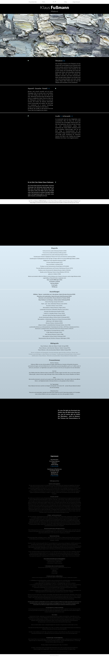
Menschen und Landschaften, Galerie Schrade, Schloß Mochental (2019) (54, 296)
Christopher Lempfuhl (54, 281)
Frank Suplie (54, 285)
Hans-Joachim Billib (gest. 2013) (54, 279)
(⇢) (63, 61)
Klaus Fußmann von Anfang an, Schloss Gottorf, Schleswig (52, 299)
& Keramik (66, 116)
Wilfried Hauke (42, 201)
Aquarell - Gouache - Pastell (37, 88)
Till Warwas (54, 286)
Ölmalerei (58, 61)
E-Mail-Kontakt (54, 466)
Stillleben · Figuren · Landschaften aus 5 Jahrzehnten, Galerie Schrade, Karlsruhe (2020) (54, 294)
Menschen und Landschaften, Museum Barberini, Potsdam (53, 298)
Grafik (57, 116)
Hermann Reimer (54, 283)
